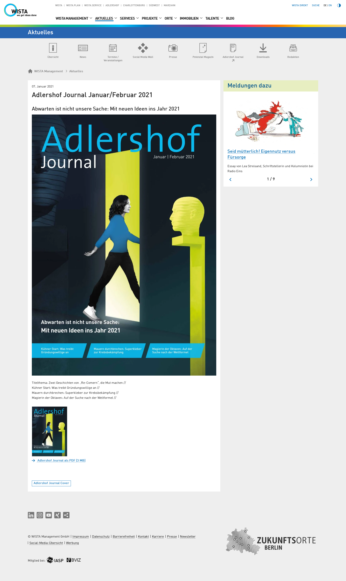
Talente (212, 18)
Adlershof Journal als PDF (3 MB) (61, 460)
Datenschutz (101, 536)
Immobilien (189, 18)
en (330, 5)
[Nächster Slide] (311, 179)
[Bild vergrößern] (124, 245)
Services (127, 18)
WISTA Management (72, 18)
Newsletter (188, 536)
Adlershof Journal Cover (51, 483)
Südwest (154, 5)
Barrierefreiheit (124, 536)
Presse (172, 536)
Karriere (158, 536)
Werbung (72, 543)
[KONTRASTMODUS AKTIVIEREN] (339, 5)
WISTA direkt (300, 5)
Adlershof (112, 5)
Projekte (150, 18)
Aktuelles (104, 18)
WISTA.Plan (73, 5)
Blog (230, 18)
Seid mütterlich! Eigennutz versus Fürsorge (261, 154)
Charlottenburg (134, 5)
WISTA (58, 5)
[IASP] (55, 561)
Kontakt (143, 536)
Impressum (80, 536)
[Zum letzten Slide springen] (230, 179)
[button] (31, 515)
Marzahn (169, 5)
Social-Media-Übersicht (46, 543)
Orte (169, 18)
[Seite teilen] (66, 515)
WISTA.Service (93, 5)
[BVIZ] (73, 561)
